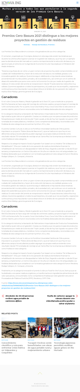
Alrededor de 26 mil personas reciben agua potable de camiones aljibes (19, 298)
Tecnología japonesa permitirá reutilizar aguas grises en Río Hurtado (64, 346)
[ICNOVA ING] (11, 4)
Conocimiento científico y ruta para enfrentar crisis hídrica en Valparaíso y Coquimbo (13, 348)
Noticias (27, 45)
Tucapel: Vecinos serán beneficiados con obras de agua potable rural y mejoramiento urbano (40, 346)
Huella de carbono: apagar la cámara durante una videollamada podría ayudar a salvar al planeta (60, 300)
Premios (51, 45)
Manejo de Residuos (39, 45)
